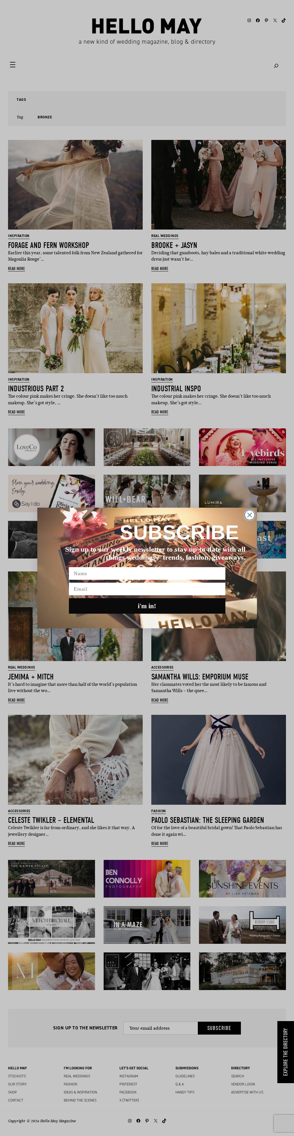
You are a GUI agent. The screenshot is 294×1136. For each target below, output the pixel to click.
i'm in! (147, 606)
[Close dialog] (250, 515)
